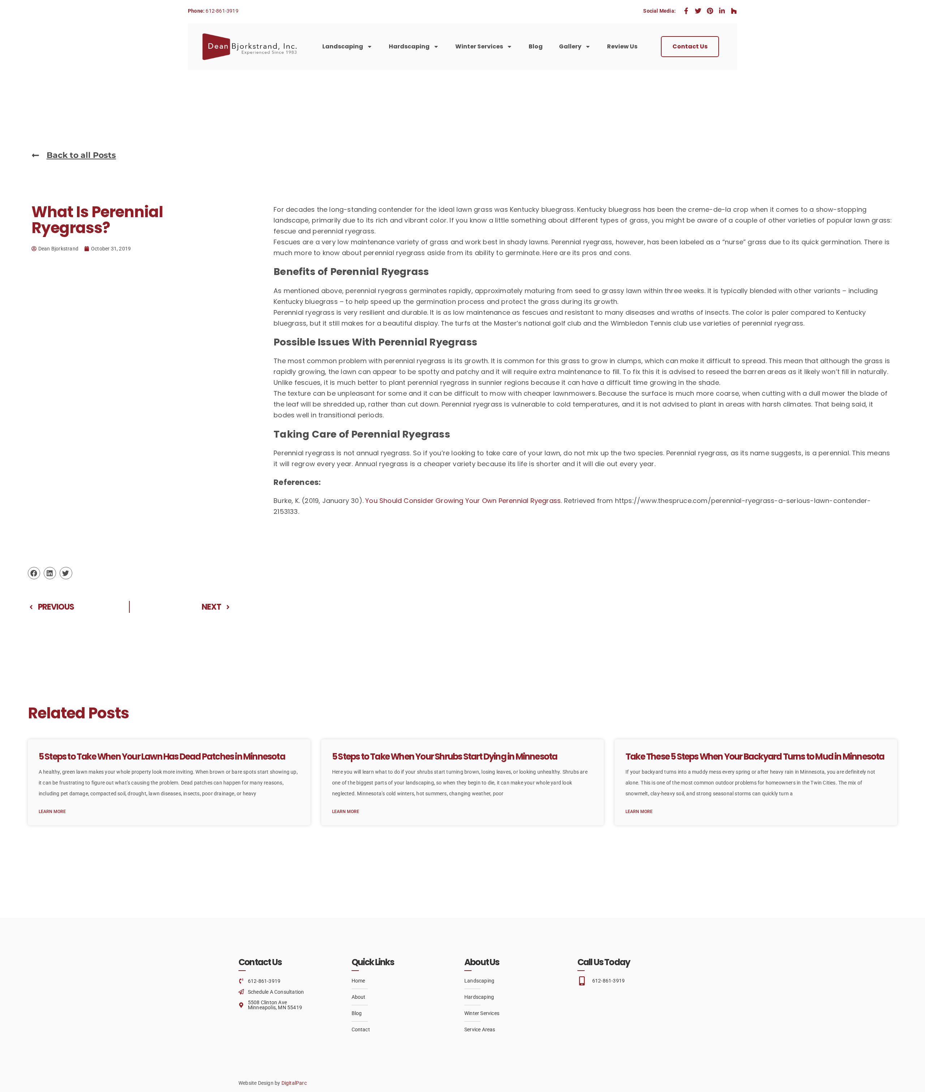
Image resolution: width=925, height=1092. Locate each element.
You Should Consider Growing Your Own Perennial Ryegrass (463, 500)
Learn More (52, 811)
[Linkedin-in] (722, 11)
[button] (34, 573)
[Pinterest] (710, 11)
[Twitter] (698, 11)
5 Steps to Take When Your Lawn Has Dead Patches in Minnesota (162, 756)
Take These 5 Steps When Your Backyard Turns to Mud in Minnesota (755, 756)
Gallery (570, 46)
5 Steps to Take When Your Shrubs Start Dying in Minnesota (444, 756)
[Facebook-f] (686, 11)
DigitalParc (294, 1083)
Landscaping (342, 46)
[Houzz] (734, 11)
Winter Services (479, 46)
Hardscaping (409, 46)
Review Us (622, 46)
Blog (536, 46)
